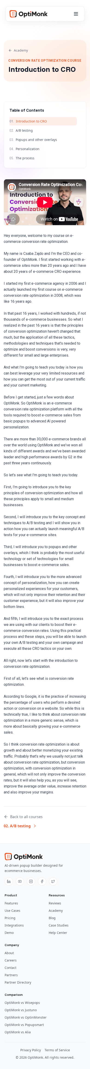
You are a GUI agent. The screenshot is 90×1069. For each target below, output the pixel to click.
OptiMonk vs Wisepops (22, 1002)
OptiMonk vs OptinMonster (26, 1017)
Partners (11, 975)
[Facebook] (42, 881)
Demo (9, 932)
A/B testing (21, 130)
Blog (52, 918)
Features (11, 903)
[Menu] (76, 13)
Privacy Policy (30, 1050)
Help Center (58, 932)
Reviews (55, 903)
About (9, 953)
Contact (10, 967)
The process (21, 158)
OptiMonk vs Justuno (21, 1010)
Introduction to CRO (28, 121)
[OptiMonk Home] (28, 13)
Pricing (10, 918)
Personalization (24, 149)
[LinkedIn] (9, 881)
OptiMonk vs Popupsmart (24, 1025)
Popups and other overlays (33, 139)
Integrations (14, 925)
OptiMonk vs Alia (18, 1032)
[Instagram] (31, 881)
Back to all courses (26, 816)
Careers (11, 960)
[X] (53, 881)
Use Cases (12, 910)
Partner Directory (18, 982)
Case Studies (59, 925)
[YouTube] (20, 881)
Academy (21, 50)
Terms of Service (57, 1050)
